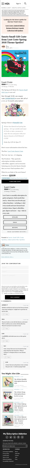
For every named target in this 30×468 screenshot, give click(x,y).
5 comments (16, 48)
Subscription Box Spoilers (16, 240)
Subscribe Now (15, 181)
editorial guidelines (12, 13)
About (16, 451)
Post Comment (15, 297)
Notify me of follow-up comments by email (14, 293)
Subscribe (17, 453)
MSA (7, 46)
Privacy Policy (6, 453)
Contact (17, 455)
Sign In (18, 3)
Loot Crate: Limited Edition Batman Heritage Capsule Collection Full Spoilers (15, 28)
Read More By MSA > (7, 256)
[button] (5, 314)
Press (16, 459)
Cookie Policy (6, 455)
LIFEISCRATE (10, 98)
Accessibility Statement (8, 461)
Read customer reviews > (17, 231)
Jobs (16, 457)
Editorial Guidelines (7, 459)
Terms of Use (6, 457)
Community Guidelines (8, 451)
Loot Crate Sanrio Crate (15, 151)
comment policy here (19, 291)
